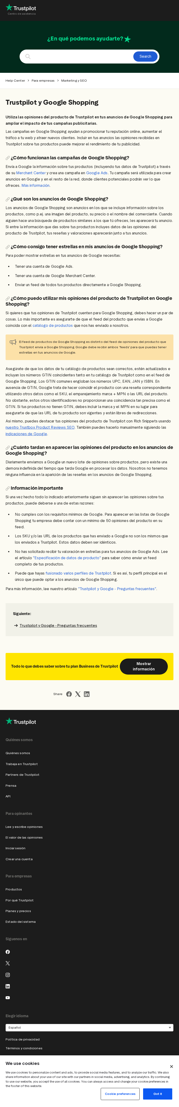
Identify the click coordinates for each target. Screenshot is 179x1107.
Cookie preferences (120, 1094)
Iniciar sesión (15, 848)
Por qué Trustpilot (20, 900)
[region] (89, 1081)
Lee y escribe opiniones (24, 827)
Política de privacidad (23, 1039)
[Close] (171, 1066)
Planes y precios (18, 911)
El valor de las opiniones (24, 837)
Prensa (11, 786)
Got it (157, 1094)
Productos (14, 889)
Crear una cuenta (19, 859)
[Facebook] (8, 952)
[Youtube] (8, 998)
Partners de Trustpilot (22, 775)
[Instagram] (8, 975)
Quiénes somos (18, 753)
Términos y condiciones (24, 1048)
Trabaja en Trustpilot (22, 764)
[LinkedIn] (8, 986)
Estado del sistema (21, 922)
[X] (8, 963)
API (8, 796)
